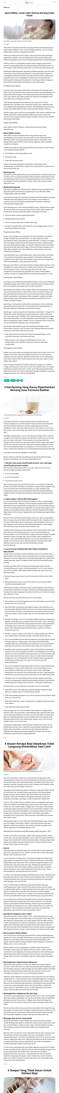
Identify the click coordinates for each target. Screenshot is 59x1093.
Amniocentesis (18, 257)
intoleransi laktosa (10, 536)
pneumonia (45, 947)
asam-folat (13, 380)
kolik (9, 607)
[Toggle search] (54, 2)
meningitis (7, 950)
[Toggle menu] (4, 2)
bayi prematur (24, 707)
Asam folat (11, 92)
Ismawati (6, 44)
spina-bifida (6, 380)
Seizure (7, 222)
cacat (18, 380)
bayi (21, 380)
